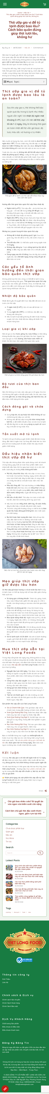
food (23, 912)
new (29, 912)
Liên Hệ (5, 982)
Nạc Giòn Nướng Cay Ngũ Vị (18, 729)
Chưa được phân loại (15, 828)
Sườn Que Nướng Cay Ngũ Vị (18, 717)
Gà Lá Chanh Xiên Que (15, 708)
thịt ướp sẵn (16, 665)
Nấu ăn (26, 13)
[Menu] (5, 4)
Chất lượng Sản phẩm (10, 1023)
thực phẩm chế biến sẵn (35, 769)
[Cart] (44, 4)
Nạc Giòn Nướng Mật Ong (17, 724)
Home (20, 13)
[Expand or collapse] (44, 82)
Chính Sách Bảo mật (10, 1006)
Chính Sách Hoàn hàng (11, 1003)
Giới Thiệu (6, 979)
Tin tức (9, 841)
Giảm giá (10, 832)
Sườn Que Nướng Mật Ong (17, 712)
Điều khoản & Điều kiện (11, 1027)
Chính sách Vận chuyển (11, 1000)
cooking (8, 912)
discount (16, 912)
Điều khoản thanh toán (10, 1030)
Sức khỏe (10, 838)
